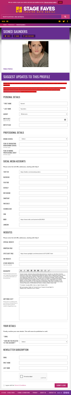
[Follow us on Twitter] (64, 21)
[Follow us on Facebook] (67, 21)
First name (6, 363)
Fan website (7, 259)
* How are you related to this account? (10, 342)
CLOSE (60, 2)
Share (17, 36)
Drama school (8, 139)
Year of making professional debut (10, 152)
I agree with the (15, 385)
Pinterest (6, 203)
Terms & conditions (23, 393)
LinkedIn (6, 225)
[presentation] (21, 270)
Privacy (35, 393)
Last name (6, 368)
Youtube (6, 182)
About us (43, 393)
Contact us (52, 393)
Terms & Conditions (20, 385)
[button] (21, 270)
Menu (3, 21)
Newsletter (60, 21)
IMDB (4, 219)
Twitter (6, 172)
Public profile (8, 69)
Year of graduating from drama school (10, 145)
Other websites (8, 264)
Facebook (6, 177)
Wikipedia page (7, 248)
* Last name (7, 109)
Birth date (6, 119)
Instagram (6, 193)
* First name (7, 103)
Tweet (8, 36)
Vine (4, 214)
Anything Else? (10, 302)
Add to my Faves (29, 36)
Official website (8, 242)
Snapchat (6, 198)
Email (5, 357)
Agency (5, 114)
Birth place (7, 125)
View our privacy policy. (50, 2)
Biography (10, 274)
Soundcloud (7, 209)
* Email (5, 336)
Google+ (6, 188)
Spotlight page (8, 253)
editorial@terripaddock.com (12, 91)
